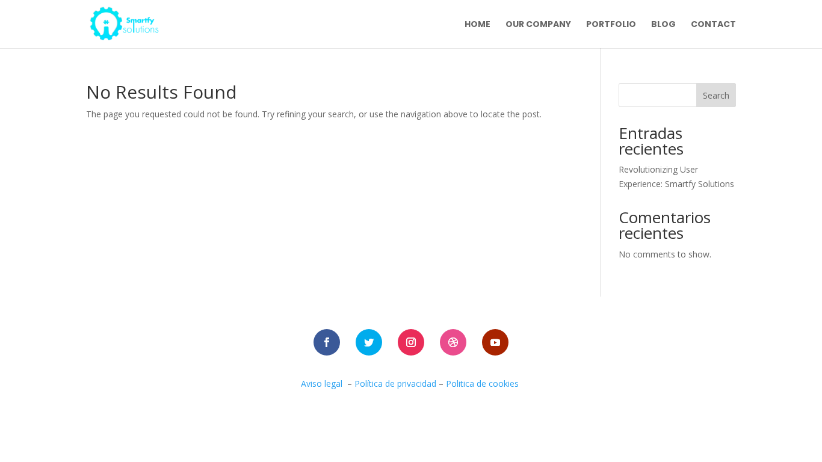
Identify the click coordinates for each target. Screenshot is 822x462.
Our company (538, 25)
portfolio (611, 25)
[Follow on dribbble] (453, 342)
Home (477, 25)
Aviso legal (321, 383)
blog (663, 25)
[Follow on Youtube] (495, 342)
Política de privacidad (395, 383)
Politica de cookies (483, 383)
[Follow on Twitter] (369, 342)
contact (713, 25)
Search (716, 95)
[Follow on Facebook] (327, 342)
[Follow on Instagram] (411, 342)
